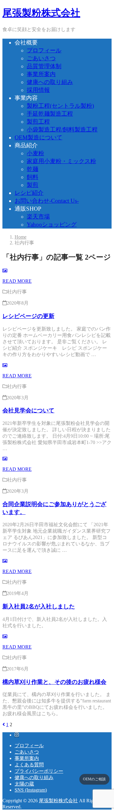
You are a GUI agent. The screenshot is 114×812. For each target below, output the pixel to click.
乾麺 (32, 169)
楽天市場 (38, 216)
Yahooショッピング (52, 224)
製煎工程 (38, 121)
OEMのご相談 (94, 779)
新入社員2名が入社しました (38, 606)
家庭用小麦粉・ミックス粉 (61, 161)
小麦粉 (35, 153)
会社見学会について (28, 410)
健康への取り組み (50, 82)
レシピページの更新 (28, 316)
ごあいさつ (41, 58)
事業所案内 (41, 74)
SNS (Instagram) (31, 790)
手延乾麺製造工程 (50, 113)
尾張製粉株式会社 (41, 12)
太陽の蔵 (24, 783)
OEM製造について (38, 137)
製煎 (32, 185)
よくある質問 (29, 764)
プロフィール (44, 50)
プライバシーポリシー (39, 771)
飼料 (32, 177)
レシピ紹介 (29, 193)
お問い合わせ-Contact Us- (47, 201)
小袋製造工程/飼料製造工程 (62, 129)
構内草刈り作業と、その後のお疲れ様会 (54, 682)
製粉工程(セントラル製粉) (60, 106)
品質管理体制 (44, 66)
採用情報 (38, 90)
